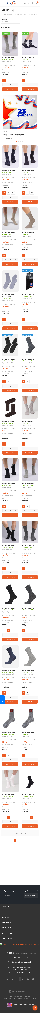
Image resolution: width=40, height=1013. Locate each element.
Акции (4, 912)
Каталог (5, 907)
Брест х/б (10, 612)
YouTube (17, 979)
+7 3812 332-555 (13, 953)
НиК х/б (10, 736)
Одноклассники (22, 979)
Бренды (5, 917)
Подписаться (31, 895)
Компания (6, 928)
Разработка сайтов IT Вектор (24, 1004)
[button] (17, 142)
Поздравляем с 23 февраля (13, 135)
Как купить (7, 938)
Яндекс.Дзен (33, 979)
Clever (9, 61)
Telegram (12, 979)
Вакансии (6, 922)
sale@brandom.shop (21, 957)
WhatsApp (28, 979)
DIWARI (10, 300)
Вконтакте (7, 979)
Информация (8, 933)
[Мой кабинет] (33, 3)
